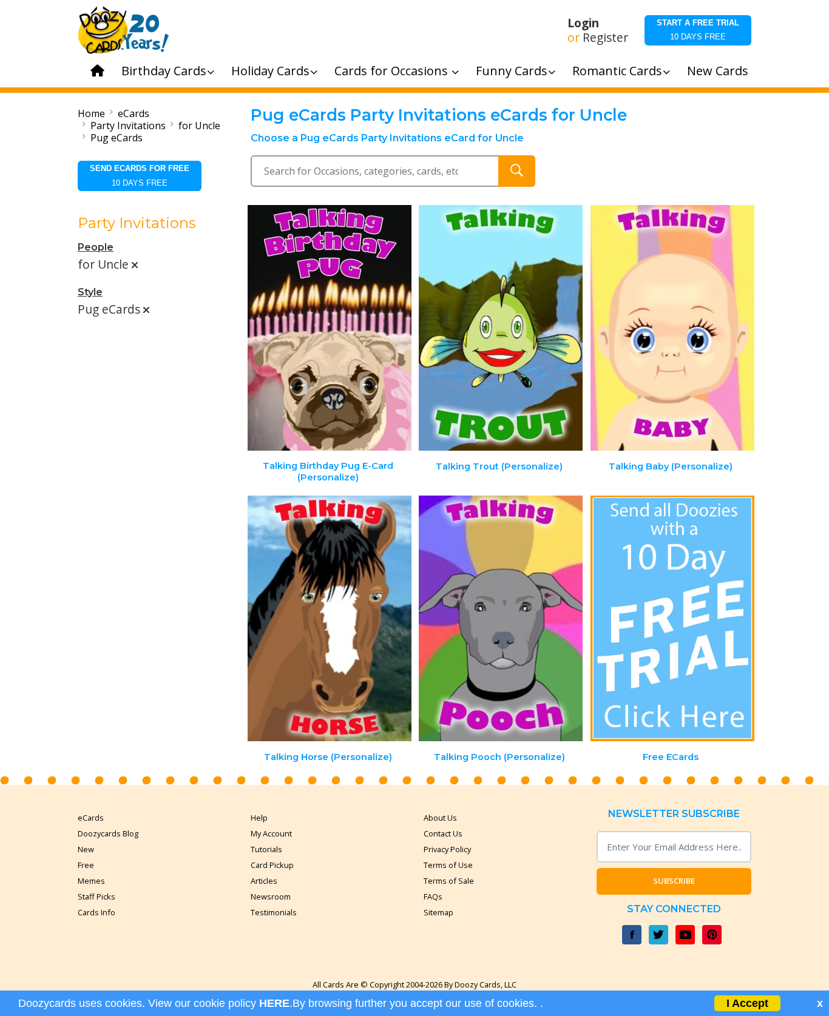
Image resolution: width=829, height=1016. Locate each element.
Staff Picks (96, 896)
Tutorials (266, 849)
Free (86, 865)
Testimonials (274, 912)
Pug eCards (116, 138)
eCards (133, 113)
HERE (274, 1003)
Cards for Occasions (392, 70)
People (95, 247)
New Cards (717, 70)
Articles (264, 881)
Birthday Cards (163, 70)
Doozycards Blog (108, 833)
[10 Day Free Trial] (672, 618)
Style (90, 292)
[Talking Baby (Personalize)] (672, 328)
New (86, 849)
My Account (271, 833)
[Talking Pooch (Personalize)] (501, 618)
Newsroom (271, 896)
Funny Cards (511, 70)
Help (259, 818)
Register (605, 37)
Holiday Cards (270, 70)
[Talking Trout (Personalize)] (501, 328)
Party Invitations (128, 125)
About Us (440, 818)
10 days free (698, 29)
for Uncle (199, 125)
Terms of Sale (449, 881)
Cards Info (96, 912)
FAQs (433, 896)
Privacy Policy (447, 849)
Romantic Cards (617, 70)
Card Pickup (272, 865)
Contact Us (443, 833)
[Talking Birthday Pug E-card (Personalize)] (329, 328)
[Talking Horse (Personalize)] (329, 618)
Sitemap (438, 912)
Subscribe (674, 880)
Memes (91, 881)
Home (91, 113)
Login (583, 23)
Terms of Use (448, 865)
